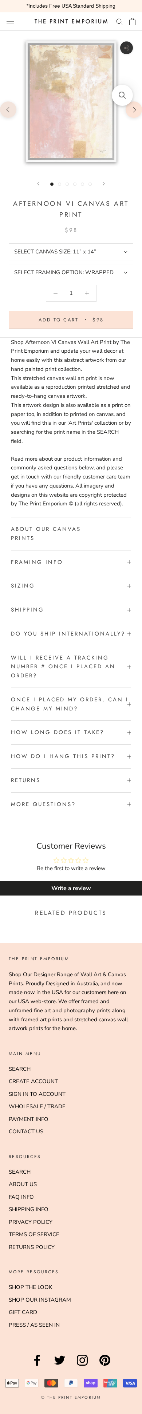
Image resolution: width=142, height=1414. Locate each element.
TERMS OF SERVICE (34, 1234)
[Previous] (38, 183)
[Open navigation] (10, 21)
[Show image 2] (59, 184)
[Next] (104, 183)
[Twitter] (59, 1366)
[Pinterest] (104, 1366)
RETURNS (25, 780)
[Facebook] (37, 1366)
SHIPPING (27, 610)
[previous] (8, 109)
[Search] (119, 21)
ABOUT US (23, 1184)
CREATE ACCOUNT (33, 1081)
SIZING (23, 586)
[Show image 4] (74, 184)
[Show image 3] (67, 184)
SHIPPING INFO (28, 1209)
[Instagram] (82, 1366)
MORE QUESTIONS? (43, 804)
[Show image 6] (90, 184)
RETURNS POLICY (32, 1247)
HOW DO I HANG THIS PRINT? (63, 756)
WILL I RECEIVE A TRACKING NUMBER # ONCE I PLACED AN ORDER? (63, 667)
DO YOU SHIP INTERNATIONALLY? (68, 634)
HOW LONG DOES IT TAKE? (57, 732)
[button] (122, 95)
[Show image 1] (52, 184)
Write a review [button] (71, 888)
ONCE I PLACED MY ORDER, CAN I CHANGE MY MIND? (70, 704)
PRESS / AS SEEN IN (34, 1325)
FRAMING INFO (37, 562)
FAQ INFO (21, 1197)
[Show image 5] (82, 184)
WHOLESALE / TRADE (37, 1106)
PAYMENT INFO (28, 1119)
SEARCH (20, 1069)
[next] (134, 109)
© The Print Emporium (71, 1397)
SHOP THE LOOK (30, 1287)
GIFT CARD (23, 1312)
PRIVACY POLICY (30, 1222)
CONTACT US (26, 1131)
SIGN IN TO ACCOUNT (37, 1094)
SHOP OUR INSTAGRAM (40, 1299)
